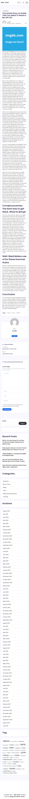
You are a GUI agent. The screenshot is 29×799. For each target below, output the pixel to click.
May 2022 (5, 657)
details (11, 750)
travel (12, 768)
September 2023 (7, 620)
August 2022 (6, 648)
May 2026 (5, 520)
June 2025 (6, 554)
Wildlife (14, 771)
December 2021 (7, 673)
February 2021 (6, 704)
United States (7, 771)
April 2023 (5, 635)
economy (17, 750)
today (19, 766)
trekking (19, 769)
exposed (23, 750)
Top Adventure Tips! (7, 353)
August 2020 (6, 723)
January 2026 (6, 533)
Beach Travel (6, 484)
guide (9, 312)
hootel (11, 755)
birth (23, 744)
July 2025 (5, 551)
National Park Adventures (10, 493)
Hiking (4, 487)
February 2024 (7, 604)
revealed (16, 762)
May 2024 (5, 595)
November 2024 (7, 576)
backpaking (5, 745)
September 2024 (7, 582)
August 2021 (6, 685)
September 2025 (7, 545)
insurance (23, 755)
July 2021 (5, 688)
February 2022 (7, 666)
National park (7, 759)
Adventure (6, 481)
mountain (17, 757)
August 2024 (6, 585)
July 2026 (5, 514)
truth (23, 769)
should (9, 763)
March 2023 (6, 638)
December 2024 (7, 573)
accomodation (14, 741)
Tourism (5, 769)
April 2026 (5, 523)
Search (4, 421)
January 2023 (6, 645)
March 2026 (6, 526)
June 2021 (5, 691)
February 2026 (7, 529)
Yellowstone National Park (10, 773)
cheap (24, 748)
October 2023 (7, 617)
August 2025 (6, 548)
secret (21, 761)
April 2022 (5, 660)
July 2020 (5, 726)
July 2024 (5, 589)
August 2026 (6, 511)
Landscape (6, 757)
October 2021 (6, 679)
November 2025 (7, 539)
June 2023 (6, 629)
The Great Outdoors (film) (9, 766)
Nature (15, 759)
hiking (6, 755)
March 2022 (6, 663)
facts (4, 752)
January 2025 (6, 570)
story (13, 312)
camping (17, 748)
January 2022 (6, 670)
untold (18, 312)
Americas (21, 741)
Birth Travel (5, 2)
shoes (4, 763)
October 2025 (7, 542)
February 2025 (7, 567)
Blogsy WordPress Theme (17, 796)
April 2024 (5, 598)
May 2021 (5, 694)
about (6, 741)
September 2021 (7, 682)
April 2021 (5, 698)
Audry (9, 22)
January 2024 (6, 607)
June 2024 (6, 592)
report (4, 761)
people (20, 759)
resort (9, 761)
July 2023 (5, 626)
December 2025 (7, 536)
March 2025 (6, 564)
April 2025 (5, 561)
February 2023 (7, 642)
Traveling (5, 496)
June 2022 (6, 654)
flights (8, 752)
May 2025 (5, 557)
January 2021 (6, 707)
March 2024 (6, 601)
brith (11, 748)
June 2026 (6, 517)
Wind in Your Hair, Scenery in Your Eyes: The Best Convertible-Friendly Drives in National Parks (13, 442)
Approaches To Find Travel (9, 349)
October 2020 (7, 716)
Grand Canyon (15, 752)
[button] (19, 2)
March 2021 (6, 701)
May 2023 (5, 632)
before (17, 745)
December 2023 (7, 610)
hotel (17, 755)
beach (12, 745)
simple (14, 763)
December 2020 (7, 710)
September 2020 (7, 719)
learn (11, 757)
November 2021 (7, 676)
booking (5, 748)
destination (5, 750)
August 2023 (6, 623)
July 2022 (5, 651)
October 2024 (7, 579)
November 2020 (7, 713)
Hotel (4, 490)
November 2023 (7, 613)
